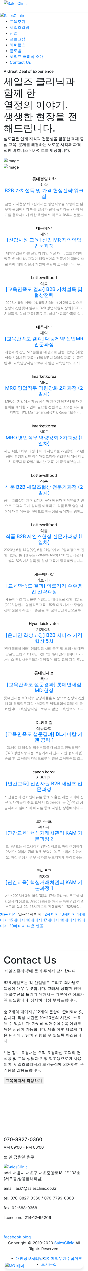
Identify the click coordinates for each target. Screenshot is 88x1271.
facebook (12, 1237)
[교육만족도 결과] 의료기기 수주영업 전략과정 (44, 589)
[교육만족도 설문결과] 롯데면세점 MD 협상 (44, 687)
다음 (31, 925)
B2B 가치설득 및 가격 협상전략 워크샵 (44, 193)
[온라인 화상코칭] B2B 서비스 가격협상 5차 (44, 638)
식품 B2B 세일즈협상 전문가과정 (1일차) (44, 539)
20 (17, 925)
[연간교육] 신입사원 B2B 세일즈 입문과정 (44, 786)
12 (51, 914)
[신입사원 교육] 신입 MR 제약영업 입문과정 (44, 243)
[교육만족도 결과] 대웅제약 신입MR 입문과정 (44, 341)
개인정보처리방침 (31, 1258)
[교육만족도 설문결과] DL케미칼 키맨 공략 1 (44, 737)
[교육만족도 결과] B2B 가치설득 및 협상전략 (44, 292)
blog (26, 1237)
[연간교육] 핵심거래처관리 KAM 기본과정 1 (44, 885)
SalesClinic (64, 1242)
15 (17, 920)
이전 (13, 914)
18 (68, 920)
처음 (4, 914)
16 (34, 920)
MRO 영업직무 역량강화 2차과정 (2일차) (44, 391)
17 (51, 920)
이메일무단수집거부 (64, 1258)
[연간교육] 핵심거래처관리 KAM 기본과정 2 (44, 836)
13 (68, 914)
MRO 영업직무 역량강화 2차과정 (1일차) (44, 440)
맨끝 (40, 925)
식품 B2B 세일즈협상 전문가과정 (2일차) (44, 490)
